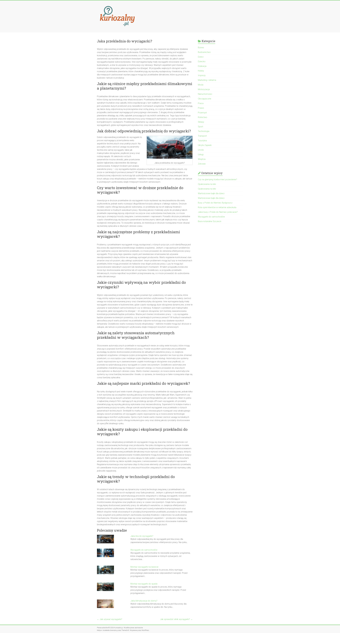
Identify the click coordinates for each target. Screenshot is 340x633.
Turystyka (202, 140)
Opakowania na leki (207, 184)
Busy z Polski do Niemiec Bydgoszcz (215, 202)
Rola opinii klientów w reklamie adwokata (217, 207)
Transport (202, 136)
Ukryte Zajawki (205, 145)
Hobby (201, 71)
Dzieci (200, 57)
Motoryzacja (204, 89)
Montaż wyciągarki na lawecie (144, 567)
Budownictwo (204, 52)
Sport (200, 126)
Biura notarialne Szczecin (209, 221)
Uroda (201, 150)
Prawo (201, 108)
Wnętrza (201, 159)
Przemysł (202, 112)
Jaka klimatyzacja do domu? (143, 601)
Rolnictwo (202, 117)
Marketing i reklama (207, 80)
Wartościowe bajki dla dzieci (211, 193)
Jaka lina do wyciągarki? (141, 536)
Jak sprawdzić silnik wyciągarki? (176, 619)
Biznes (201, 47)
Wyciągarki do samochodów (143, 550)
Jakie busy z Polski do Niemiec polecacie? (218, 212)
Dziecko (201, 61)
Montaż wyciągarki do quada (143, 583)
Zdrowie (202, 164)
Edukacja (202, 66)
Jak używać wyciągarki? (109, 619)
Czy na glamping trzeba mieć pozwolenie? (217, 179)
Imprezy (202, 75)
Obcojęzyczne (204, 98)
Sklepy (201, 122)
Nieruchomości (205, 94)
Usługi (200, 154)
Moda (200, 84)
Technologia (203, 131)
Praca (200, 103)
